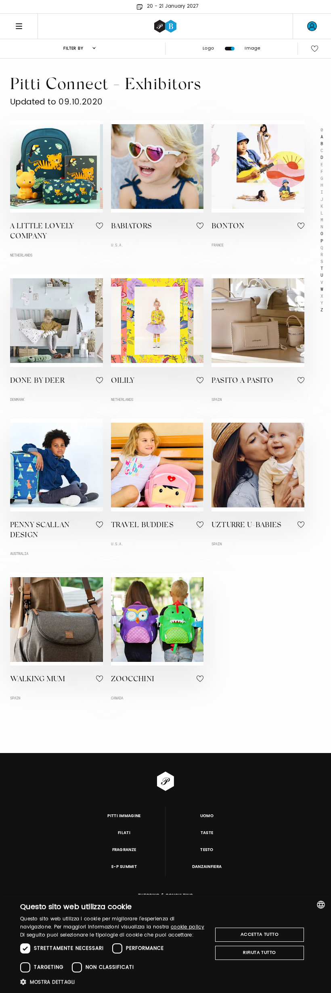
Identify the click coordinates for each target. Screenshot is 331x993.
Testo (207, 850)
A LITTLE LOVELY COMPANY (41, 231)
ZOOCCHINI (132, 679)
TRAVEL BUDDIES (142, 525)
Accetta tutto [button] (260, 934)
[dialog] (165, 944)
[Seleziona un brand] (165, 26)
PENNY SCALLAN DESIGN (39, 530)
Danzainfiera (207, 867)
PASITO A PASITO (242, 381)
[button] (113, 982)
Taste (207, 833)
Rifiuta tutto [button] (259, 952)
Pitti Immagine (124, 816)
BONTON (228, 226)
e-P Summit (124, 867)
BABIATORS (131, 226)
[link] (312, 26)
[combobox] (321, 905)
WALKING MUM (37, 679)
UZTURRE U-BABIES (246, 525)
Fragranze (124, 850)
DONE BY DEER (37, 381)
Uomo (207, 816)
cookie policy (187, 927)
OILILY (122, 381)
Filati (124, 833)
